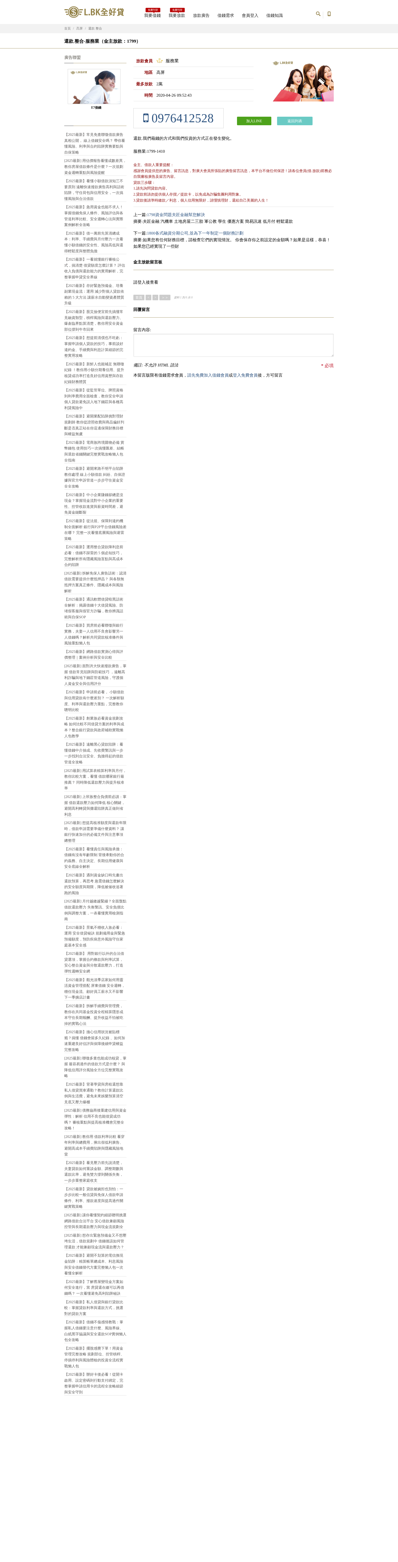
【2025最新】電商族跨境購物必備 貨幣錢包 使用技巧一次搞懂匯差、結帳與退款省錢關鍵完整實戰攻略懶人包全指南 (94, 451)
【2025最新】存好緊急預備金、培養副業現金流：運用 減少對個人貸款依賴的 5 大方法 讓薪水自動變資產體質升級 (94, 294)
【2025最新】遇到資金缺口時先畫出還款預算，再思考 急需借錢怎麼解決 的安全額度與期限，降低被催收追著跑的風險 (94, 884)
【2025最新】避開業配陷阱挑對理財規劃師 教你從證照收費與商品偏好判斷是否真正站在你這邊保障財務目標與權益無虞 (94, 425)
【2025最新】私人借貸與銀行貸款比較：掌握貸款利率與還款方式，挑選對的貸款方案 (93, 1308)
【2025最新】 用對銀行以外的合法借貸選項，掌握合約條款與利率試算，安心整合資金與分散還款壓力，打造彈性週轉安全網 (94, 962)
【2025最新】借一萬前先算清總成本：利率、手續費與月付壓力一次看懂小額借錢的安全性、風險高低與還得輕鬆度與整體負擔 (93, 242)
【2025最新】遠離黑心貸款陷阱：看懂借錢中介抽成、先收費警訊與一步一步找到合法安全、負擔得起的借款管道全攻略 (93, 753)
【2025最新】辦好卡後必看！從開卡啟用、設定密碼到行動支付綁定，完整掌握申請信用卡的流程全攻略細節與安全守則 (93, 1383)
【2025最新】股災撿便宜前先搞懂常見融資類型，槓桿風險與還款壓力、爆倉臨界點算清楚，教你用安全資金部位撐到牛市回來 (93, 320)
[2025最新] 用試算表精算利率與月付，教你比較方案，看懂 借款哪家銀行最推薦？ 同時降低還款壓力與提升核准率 (95, 779)
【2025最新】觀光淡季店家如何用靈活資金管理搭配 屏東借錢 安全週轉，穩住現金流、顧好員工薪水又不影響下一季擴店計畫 (94, 989)
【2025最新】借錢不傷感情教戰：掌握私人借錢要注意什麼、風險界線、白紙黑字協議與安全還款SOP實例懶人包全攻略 (95, 1331)
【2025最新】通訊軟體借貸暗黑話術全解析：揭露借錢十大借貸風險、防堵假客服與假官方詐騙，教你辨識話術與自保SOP (93, 608)
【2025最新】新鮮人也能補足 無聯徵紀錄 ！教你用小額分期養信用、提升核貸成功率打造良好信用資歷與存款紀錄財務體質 (94, 373)
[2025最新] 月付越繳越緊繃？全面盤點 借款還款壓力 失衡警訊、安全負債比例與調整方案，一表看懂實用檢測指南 (95, 910)
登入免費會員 (245, 375)
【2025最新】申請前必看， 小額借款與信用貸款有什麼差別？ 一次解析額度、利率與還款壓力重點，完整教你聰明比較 (94, 701)
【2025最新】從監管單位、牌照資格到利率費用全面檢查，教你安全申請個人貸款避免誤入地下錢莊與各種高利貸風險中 (93, 399)
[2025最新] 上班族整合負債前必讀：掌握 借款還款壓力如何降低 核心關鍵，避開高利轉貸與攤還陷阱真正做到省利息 (95, 805)
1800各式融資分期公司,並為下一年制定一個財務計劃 (195, 233)
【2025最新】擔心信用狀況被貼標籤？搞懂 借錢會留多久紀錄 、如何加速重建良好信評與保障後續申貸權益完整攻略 (94, 1041)
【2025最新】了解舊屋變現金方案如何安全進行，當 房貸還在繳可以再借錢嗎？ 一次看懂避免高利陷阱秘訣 (94, 1287)
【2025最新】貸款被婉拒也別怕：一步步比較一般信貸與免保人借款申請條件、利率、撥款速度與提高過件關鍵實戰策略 (93, 1198)
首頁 (67, 28)
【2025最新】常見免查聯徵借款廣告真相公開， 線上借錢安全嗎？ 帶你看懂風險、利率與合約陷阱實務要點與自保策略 (94, 143)
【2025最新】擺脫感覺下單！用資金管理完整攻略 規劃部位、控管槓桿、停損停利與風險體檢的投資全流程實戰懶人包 (94, 1357)
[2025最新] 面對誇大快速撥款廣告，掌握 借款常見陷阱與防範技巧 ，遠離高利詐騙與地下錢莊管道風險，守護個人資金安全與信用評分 (95, 675)
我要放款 (177, 14)
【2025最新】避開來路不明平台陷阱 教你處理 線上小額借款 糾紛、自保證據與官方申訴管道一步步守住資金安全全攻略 (94, 477)
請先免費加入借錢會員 (208, 375)
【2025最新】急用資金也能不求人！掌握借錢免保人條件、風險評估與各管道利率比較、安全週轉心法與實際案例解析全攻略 (93, 216)
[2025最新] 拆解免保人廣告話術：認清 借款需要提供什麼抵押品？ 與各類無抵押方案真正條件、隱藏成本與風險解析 (95, 582)
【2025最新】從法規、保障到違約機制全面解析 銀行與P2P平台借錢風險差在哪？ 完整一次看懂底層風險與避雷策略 (95, 530)
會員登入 (250, 15)
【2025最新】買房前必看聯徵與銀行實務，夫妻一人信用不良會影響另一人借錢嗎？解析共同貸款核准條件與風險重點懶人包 (93, 634)
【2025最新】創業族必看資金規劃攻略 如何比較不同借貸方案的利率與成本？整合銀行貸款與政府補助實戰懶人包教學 (94, 727)
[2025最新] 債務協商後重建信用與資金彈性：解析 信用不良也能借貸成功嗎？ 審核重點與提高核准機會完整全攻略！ (95, 1119)
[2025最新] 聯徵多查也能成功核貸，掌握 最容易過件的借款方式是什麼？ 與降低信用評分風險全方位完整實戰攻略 (95, 1067)
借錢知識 (274, 15)
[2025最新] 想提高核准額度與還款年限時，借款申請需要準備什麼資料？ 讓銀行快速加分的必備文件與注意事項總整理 (95, 831)
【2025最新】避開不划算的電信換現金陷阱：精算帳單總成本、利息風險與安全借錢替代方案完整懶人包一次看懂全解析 (93, 1264)
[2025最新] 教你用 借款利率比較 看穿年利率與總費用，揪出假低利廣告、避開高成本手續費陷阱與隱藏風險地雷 (94, 1145)
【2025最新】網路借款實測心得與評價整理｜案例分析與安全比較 (93, 655)
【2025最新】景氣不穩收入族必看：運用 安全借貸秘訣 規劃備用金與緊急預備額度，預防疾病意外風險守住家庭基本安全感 (94, 936)
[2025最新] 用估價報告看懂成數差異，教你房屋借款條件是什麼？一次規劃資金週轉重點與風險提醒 (95, 166)
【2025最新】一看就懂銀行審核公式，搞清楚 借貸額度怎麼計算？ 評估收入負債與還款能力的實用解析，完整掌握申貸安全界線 (94, 268)
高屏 (79, 28)
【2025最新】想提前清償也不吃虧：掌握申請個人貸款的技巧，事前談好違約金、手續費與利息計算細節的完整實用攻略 (93, 346)
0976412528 (181, 118)
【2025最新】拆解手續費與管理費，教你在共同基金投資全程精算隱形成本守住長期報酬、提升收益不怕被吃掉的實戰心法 (93, 1015)
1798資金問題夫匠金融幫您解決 (176, 214)
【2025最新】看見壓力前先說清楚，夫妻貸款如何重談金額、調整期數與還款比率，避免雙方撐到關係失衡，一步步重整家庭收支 (93, 1171)
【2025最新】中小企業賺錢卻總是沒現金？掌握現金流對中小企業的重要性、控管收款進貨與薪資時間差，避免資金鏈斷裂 (93, 504)
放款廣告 (201, 15)
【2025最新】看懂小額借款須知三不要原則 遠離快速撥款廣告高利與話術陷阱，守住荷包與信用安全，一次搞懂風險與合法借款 (94, 190)
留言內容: (142, 329)
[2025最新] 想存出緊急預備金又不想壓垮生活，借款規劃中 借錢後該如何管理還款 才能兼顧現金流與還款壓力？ (95, 1241)
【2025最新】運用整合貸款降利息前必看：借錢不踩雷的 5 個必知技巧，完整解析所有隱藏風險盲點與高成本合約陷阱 (93, 556)
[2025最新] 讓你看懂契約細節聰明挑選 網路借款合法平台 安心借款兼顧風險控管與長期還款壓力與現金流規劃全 (95, 1221)
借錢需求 (225, 15)
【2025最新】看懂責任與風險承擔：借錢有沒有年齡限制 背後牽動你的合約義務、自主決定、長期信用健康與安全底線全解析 (94, 858)
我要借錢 (152, 14)
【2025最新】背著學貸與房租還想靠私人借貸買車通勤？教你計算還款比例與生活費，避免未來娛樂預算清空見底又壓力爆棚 (93, 1093)
